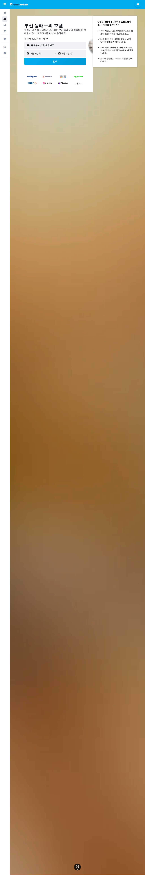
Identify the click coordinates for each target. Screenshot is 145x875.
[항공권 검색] (4, 13)
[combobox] (36, 38)
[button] (5, 4)
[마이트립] (4, 39)
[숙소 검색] (4, 19)
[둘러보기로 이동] (4, 31)
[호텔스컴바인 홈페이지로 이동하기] (19, 4)
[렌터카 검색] (4, 25)
